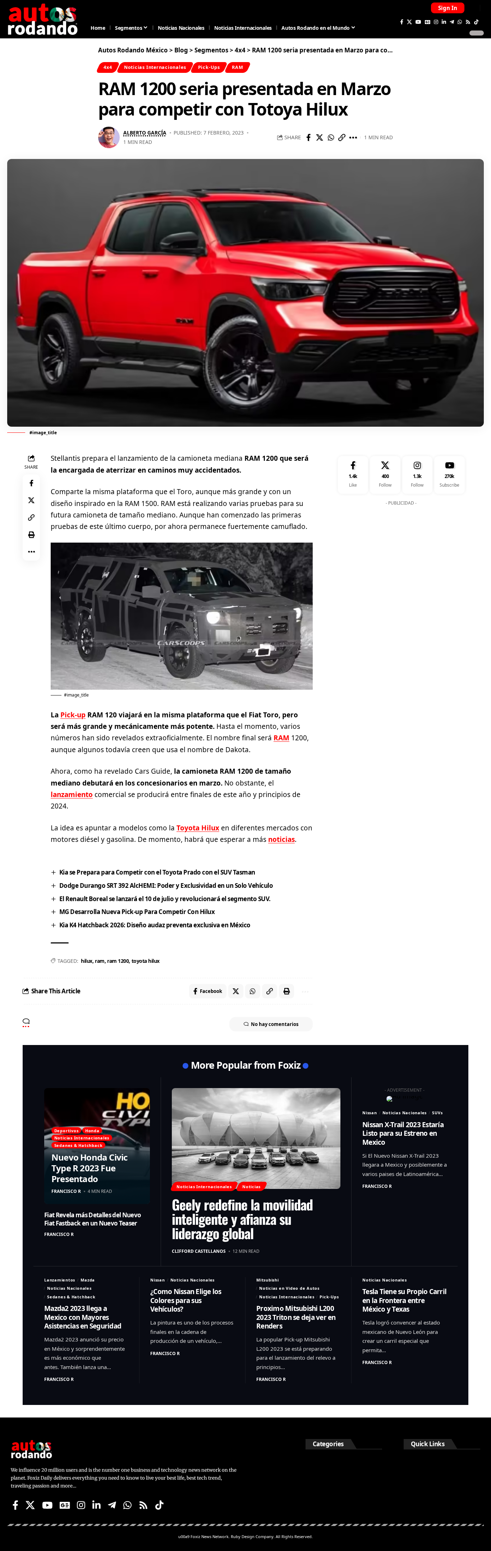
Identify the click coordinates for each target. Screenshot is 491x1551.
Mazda (88, 1280)
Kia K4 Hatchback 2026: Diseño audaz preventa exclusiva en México (155, 925)
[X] (409, 22)
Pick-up (73, 715)
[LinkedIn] (444, 22)
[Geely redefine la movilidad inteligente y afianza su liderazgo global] (256, 1138)
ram (100, 960)
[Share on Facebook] (308, 137)
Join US (473, 8)
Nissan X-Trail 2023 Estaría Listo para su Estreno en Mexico (403, 1133)
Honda (92, 1130)
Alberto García (144, 132)
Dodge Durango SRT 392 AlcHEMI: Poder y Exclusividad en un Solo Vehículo (166, 885)
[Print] (31, 534)
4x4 (108, 67)
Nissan (369, 1112)
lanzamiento (72, 794)
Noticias (251, 1186)
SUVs (437, 1112)
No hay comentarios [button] (274, 1024)
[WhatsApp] (460, 22)
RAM (237, 67)
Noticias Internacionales (155, 67)
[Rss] (468, 22)
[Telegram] (452, 22)
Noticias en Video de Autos (289, 1288)
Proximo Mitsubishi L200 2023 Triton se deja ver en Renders (296, 1317)
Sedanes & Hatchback (78, 1145)
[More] (353, 137)
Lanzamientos (59, 1280)
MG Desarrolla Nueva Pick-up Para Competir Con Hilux (137, 912)
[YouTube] (418, 22)
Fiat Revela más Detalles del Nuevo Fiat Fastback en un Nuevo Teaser (92, 1219)
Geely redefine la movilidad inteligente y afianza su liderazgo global (242, 1218)
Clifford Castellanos (199, 1251)
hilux (86, 960)
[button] (447, 8)
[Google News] (427, 22)
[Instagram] (436, 22)
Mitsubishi (267, 1280)
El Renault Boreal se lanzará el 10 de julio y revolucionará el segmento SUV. (165, 899)
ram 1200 (118, 960)
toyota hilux (146, 960)
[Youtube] (449, 475)
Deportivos (66, 1130)
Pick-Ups (209, 67)
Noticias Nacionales (404, 1112)
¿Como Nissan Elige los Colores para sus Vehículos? (185, 1300)
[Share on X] (320, 137)
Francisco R (66, 1191)
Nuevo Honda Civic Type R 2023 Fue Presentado (89, 1168)
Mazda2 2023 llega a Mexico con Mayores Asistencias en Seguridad (82, 1317)
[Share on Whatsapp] (331, 137)
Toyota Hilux (197, 828)
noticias (281, 839)
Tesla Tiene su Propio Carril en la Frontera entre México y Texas (404, 1300)
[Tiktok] (476, 22)
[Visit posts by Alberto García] (109, 137)
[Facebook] (401, 22)
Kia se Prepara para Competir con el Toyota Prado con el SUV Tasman (157, 872)
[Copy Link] (342, 137)
